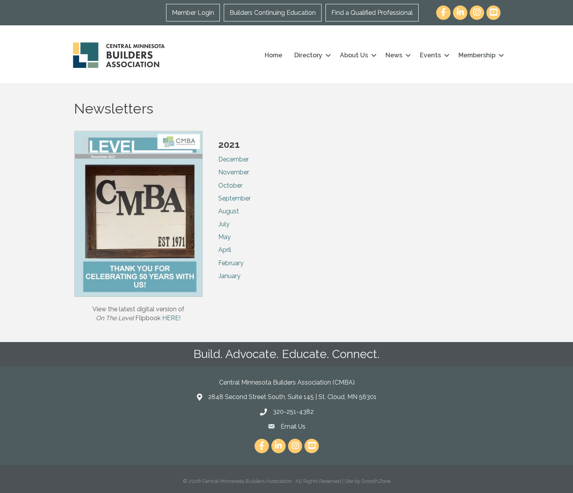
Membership (476, 55)
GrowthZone (376, 481)
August (228, 211)
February (231, 263)
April (224, 250)
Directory (308, 55)
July (224, 224)
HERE (170, 318)
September (234, 198)
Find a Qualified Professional (372, 12)
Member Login (193, 12)
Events (430, 55)
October (230, 185)
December (233, 159)
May (224, 237)
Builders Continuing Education (273, 12)
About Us (354, 55)
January (229, 276)
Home (273, 55)
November (233, 172)
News (394, 55)
